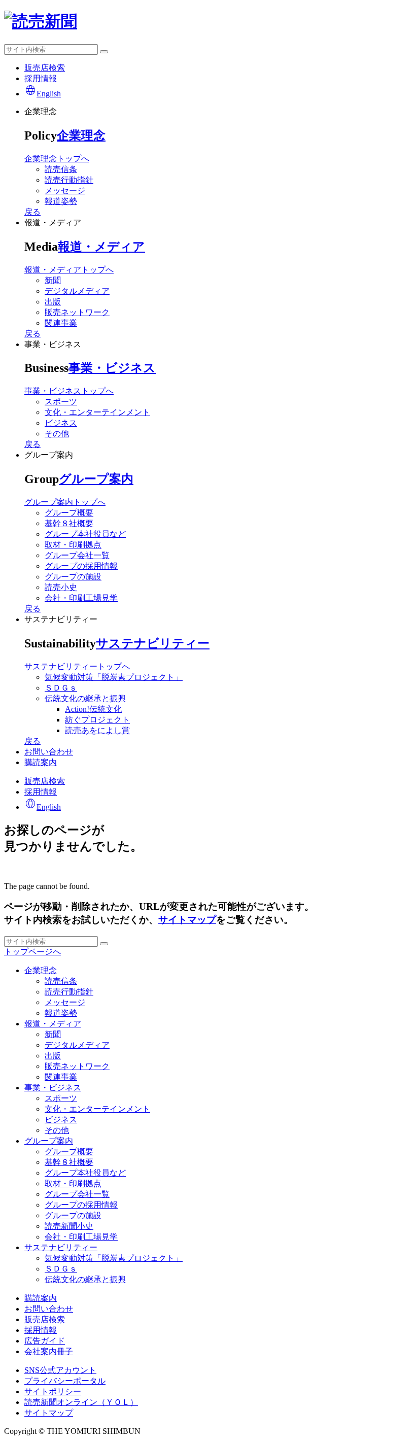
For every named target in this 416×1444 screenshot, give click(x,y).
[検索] (104, 51)
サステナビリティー (153, 643)
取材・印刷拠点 (73, 544)
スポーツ (61, 401)
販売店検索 (44, 67)
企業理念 (81, 135)
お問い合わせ (48, 751)
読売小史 (61, 587)
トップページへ (32, 951)
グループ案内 (96, 479)
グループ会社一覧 (77, 555)
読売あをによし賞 (97, 730)
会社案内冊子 (48, 1351)
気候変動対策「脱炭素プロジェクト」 (114, 677)
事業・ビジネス (112, 367)
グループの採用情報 (81, 566)
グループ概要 (69, 512)
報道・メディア (101, 246)
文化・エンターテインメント (97, 412)
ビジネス (61, 423)
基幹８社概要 (69, 523)
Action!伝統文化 (93, 709)
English (42, 93)
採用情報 (40, 78)
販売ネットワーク (77, 312)
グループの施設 (73, 576)
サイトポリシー (52, 1391)
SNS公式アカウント (60, 1370)
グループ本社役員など (85, 534)
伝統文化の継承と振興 (85, 698)
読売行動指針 (69, 180)
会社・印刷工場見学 (81, 598)
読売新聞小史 (69, 1226)
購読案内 (40, 762)
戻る (32, 212)
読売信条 (61, 169)
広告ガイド (44, 1340)
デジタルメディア (77, 291)
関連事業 (61, 323)
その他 (57, 433)
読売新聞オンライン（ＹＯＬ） (81, 1402)
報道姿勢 (61, 201)
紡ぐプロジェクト (97, 719)
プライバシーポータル (65, 1381)
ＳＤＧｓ (61, 687)
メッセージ (65, 190)
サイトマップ (187, 919)
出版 (53, 301)
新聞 (53, 280)
